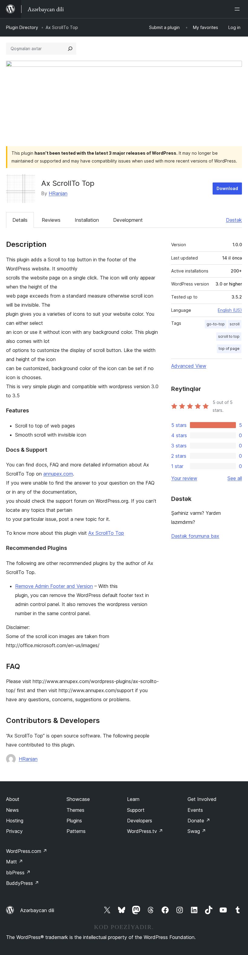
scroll (235, 324)
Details (20, 220)
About (12, 799)
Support (136, 810)
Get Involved (202, 799)
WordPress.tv (145, 831)
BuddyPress (22, 883)
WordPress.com (26, 851)
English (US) (230, 310)
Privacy (14, 831)
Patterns (76, 831)
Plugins (74, 821)
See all (234, 478)
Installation (87, 220)
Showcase (78, 799)
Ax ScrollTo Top (106, 533)
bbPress (18, 873)
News (12, 810)
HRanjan (58, 193)
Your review (184, 478)
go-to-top (216, 324)
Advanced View (188, 366)
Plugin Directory (22, 27)
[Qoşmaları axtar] (70, 49)
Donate (199, 821)
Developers (139, 821)
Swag (197, 831)
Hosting (14, 821)
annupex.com (58, 474)
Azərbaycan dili (37, 910)
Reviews (51, 220)
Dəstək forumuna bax (195, 536)
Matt (14, 862)
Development (128, 220)
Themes (75, 810)
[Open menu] (238, 9)
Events (195, 810)
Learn (133, 799)
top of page (229, 348)
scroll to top (229, 336)
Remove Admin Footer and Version (54, 586)
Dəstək (234, 220)
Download (227, 188)
